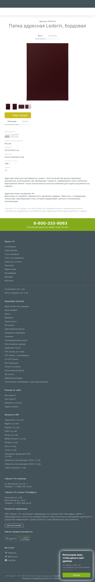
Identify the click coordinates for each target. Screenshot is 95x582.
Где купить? (10, 399)
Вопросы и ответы (13, 403)
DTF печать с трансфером (17, 355)
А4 (6, 170)
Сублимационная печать (16, 340)
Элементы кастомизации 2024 (23, 464)
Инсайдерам (10, 273)
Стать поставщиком (14, 258)
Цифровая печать (13, 348)
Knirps (11, 435)
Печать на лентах (13, 366)
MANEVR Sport (15, 439)
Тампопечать (11, 321)
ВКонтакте (12, 556)
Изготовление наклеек (15, 344)
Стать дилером (12, 254)
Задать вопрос (11, 406)
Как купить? (10, 395)
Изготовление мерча (14, 370)
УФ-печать (9, 325)
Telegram (11, 553)
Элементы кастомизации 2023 (23, 460)
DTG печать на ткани (14, 351)
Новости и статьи (13, 261)
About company (16, 293)
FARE (11, 431)
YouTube (11, 560)
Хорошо (76, 575)
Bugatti (12, 423)
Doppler (12, 427)
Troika (11, 450)
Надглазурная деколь (15, 329)
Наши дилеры (11, 250)
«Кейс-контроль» (15, 468)
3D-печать (9, 374)
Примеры (52, 35)
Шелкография (11, 310)
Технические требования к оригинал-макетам (26, 382)
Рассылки (9, 265)
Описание (11, 121)
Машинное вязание (13, 378)
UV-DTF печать (12, 359)
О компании (10, 246)
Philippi (11, 442)
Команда (9, 277)
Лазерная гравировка (15, 333)
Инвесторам (10, 269)
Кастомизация (11, 363)
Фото (40, 35)
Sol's (10, 446)
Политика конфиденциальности (37, 578)
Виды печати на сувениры (17, 306)
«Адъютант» (14, 420)
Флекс (7, 314)
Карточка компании (14, 525)
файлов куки (68, 570)
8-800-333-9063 (50, 223)
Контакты (9, 280)
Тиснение (9, 336)
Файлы (25, 121)
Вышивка (9, 317)
